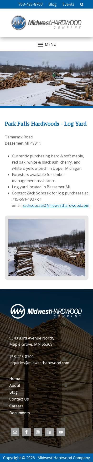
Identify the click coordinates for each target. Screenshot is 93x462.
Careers (16, 406)
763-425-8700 (30, 4)
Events (68, 4)
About (14, 385)
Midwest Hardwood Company (46, 23)
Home (14, 378)
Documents (19, 412)
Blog (52, 4)
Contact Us (19, 399)
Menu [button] (51, 44)
